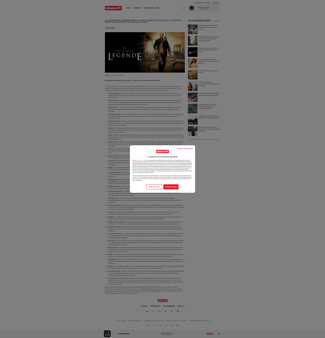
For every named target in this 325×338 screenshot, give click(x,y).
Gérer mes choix (154, 187)
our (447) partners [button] (140, 160)
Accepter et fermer (171, 187)
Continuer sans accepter (185, 148)
